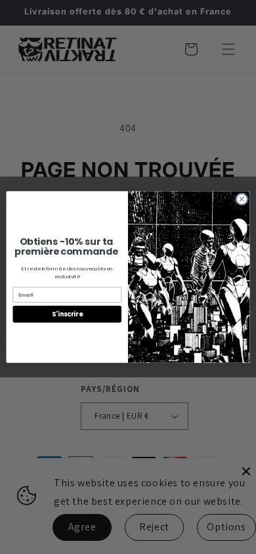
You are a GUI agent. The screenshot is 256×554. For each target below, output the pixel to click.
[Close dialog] (241, 199)
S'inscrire (67, 314)
